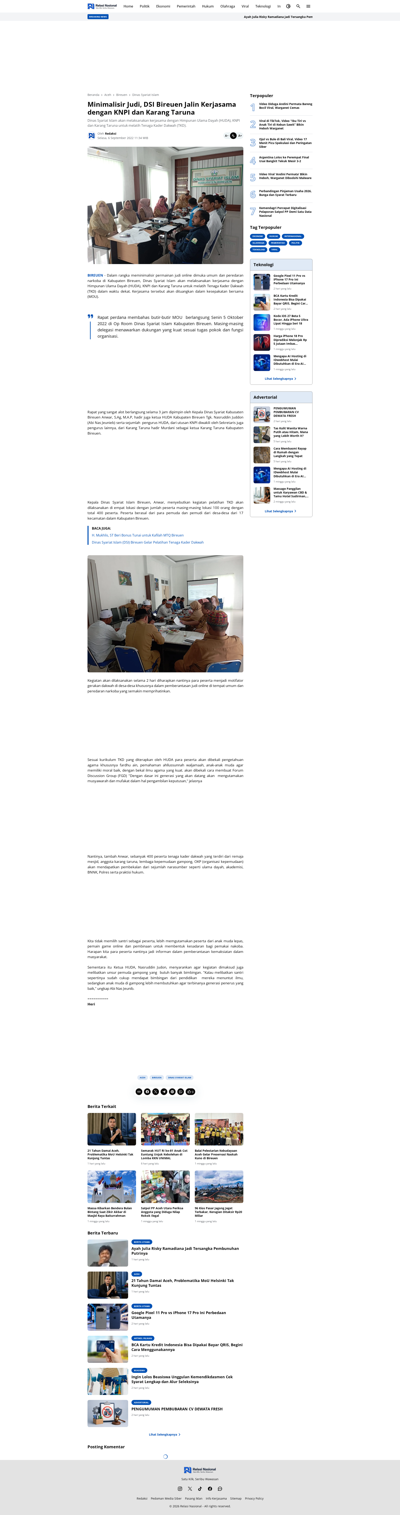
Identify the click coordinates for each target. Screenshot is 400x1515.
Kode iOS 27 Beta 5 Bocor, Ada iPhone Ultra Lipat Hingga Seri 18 (291, 319)
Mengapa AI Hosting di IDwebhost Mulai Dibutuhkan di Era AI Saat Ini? (290, 360)
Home (128, 6)
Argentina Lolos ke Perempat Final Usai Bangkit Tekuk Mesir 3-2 (284, 159)
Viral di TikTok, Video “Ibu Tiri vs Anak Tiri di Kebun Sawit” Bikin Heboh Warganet (282, 124)
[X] (155, 1091)
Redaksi (142, 1498)
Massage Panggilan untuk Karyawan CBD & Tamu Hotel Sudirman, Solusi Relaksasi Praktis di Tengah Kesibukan (290, 492)
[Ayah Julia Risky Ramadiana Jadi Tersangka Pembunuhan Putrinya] (108, 1253)
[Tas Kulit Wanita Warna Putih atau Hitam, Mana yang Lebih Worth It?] (262, 434)
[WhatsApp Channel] (220, 1489)
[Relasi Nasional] (200, 1470)
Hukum (208, 6)
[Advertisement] (200, 57)
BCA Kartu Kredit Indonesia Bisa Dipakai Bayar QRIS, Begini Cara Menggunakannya (187, 1347)
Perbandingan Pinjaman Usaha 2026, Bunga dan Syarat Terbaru (285, 193)
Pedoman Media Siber (166, 1498)
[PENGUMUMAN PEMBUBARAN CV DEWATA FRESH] (108, 1413)
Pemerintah (186, 6)
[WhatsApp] (180, 1091)
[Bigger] (240, 135)
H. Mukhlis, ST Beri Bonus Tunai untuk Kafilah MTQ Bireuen (138, 535)
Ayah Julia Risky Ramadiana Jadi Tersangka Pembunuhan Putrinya (259, 17)
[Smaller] (226, 135)
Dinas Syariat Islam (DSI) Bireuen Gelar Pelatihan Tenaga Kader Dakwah (148, 542)
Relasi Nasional (191, 1506)
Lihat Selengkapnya (163, 1434)
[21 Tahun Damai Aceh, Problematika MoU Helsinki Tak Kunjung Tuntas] (112, 1129)
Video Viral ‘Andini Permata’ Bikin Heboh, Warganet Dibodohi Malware (285, 176)
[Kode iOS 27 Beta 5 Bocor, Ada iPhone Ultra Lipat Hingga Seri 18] (262, 322)
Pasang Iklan (193, 1498)
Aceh (142, 1077)
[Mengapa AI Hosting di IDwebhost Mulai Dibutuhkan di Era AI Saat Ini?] (262, 362)
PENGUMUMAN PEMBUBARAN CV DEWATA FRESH (177, 1409)
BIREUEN (95, 275)
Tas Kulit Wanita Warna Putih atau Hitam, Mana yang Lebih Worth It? (291, 432)
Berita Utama (142, 1242)
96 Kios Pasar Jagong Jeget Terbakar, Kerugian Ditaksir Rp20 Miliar (218, 1212)
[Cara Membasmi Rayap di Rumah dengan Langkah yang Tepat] (262, 455)
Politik (145, 6)
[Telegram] (164, 1091)
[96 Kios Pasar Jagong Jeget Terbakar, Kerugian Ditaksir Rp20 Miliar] (219, 1186)
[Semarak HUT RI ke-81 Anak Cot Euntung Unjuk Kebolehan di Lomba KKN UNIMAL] (165, 1129)
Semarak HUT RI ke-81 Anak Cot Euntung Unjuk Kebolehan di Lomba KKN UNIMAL (164, 1154)
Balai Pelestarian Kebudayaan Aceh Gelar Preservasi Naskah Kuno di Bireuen (216, 1154)
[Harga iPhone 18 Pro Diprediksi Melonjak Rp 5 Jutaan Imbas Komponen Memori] (262, 342)
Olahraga (227, 6)
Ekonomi (163, 6)
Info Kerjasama (216, 1498)
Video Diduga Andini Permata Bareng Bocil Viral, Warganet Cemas (285, 106)
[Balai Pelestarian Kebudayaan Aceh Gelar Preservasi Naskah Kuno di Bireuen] (219, 1129)
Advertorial (141, 1402)
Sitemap (236, 1498)
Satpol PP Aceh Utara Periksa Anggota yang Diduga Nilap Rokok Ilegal (162, 1212)
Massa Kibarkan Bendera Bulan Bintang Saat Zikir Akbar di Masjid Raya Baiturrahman (110, 1212)
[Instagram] (180, 1489)
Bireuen (156, 1077)
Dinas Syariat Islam (179, 1077)
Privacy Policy (254, 1498)
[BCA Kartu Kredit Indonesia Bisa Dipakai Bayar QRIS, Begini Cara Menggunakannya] (108, 1349)
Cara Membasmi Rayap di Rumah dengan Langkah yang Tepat (290, 452)
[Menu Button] (308, 6)
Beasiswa (139, 1370)
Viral (245, 6)
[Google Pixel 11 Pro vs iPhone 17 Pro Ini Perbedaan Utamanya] (108, 1317)
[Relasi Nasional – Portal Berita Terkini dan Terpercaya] (102, 6)
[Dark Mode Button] (288, 6)
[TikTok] (200, 1489)
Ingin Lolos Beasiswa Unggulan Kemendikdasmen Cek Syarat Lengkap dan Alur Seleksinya (182, 1379)
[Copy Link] (139, 1091)
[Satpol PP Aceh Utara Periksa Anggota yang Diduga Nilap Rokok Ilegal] (165, 1186)
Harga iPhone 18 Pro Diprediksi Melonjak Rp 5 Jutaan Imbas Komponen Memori (290, 340)
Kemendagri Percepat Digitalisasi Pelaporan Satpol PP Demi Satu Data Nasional (285, 211)
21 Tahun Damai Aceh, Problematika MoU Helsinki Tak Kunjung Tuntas (110, 1154)
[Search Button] (298, 6)
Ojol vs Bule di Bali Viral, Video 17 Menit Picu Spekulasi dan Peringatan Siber (285, 143)
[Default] (233, 135)
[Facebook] (147, 1091)
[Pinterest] (172, 1091)
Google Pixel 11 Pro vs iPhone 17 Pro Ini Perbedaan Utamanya (178, 1315)
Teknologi (263, 6)
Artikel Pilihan (143, 1338)
